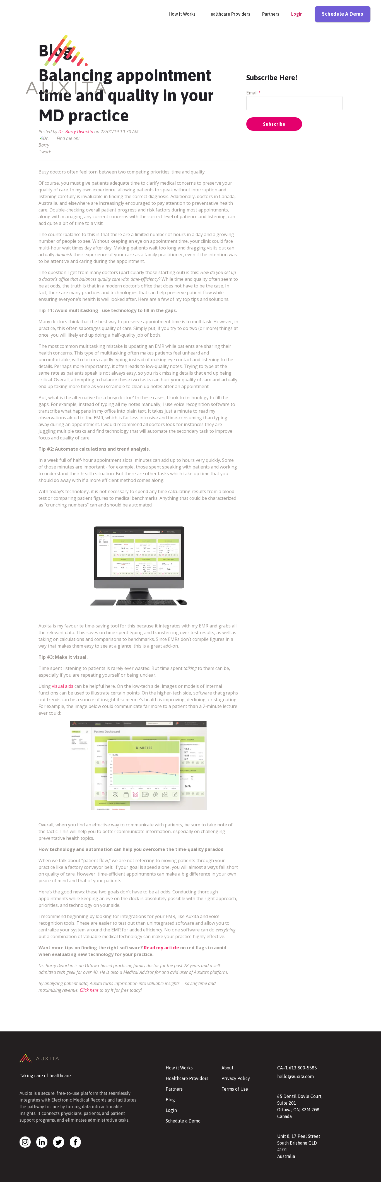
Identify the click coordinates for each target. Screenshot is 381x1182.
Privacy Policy (235, 1078)
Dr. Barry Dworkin (75, 132)
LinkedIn (91, 138)
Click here (89, 990)
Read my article (162, 948)
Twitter (99, 138)
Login (171, 1110)
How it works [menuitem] (182, 13)
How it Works (179, 1067)
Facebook (84, 138)
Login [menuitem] (297, 13)
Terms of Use (234, 1088)
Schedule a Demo (183, 1120)
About (227, 1067)
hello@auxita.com (295, 1076)
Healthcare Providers (187, 1078)
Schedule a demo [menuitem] (342, 14)
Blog (170, 1099)
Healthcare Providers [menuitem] (229, 13)
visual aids (62, 686)
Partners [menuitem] (270, 13)
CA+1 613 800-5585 (297, 1067)
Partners (174, 1088)
